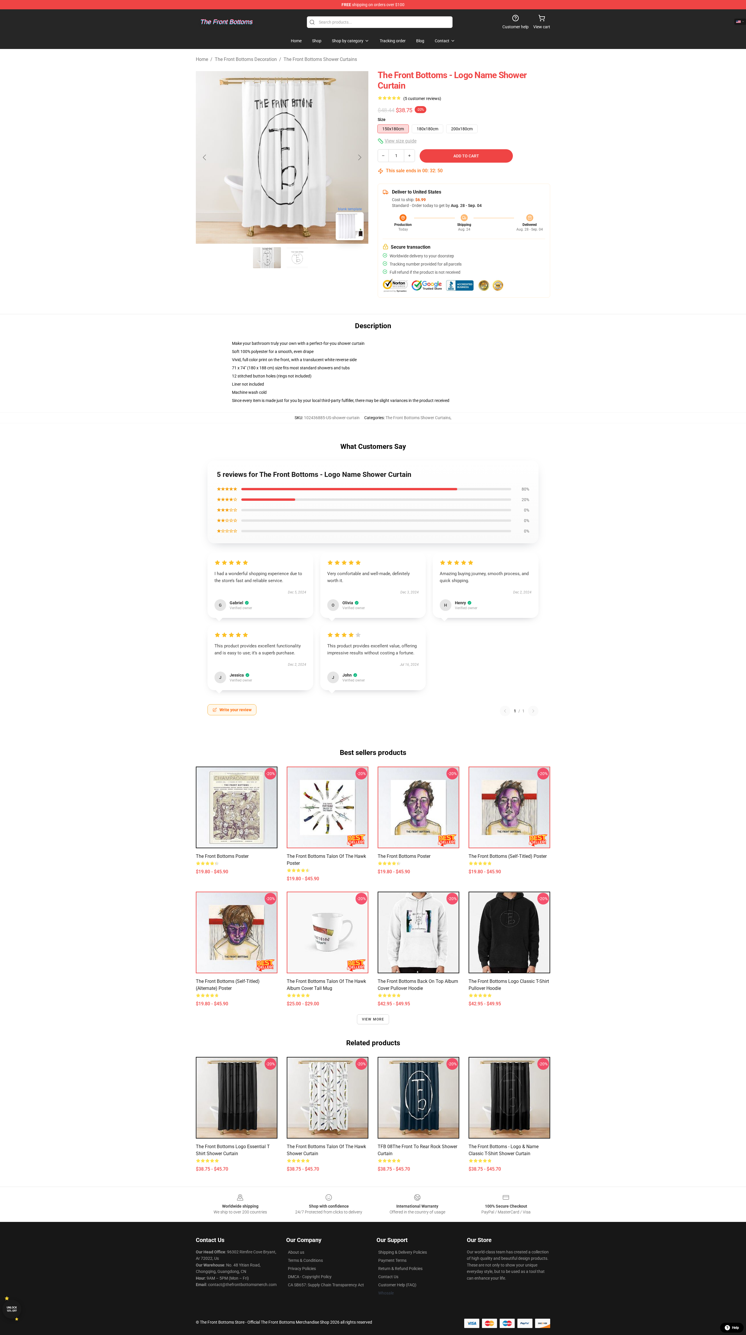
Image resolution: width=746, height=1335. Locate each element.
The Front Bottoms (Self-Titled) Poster (508, 856)
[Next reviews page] (533, 711)
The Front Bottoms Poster (222, 856)
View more (373, 1019)
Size (382, 119)
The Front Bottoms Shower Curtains (320, 59)
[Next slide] (359, 157)
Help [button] (735, 1328)
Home (202, 59)
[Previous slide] (205, 157)
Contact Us (388, 1276)
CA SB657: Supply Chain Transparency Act (326, 1285)
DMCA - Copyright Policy (310, 1276)
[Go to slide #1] (267, 257)
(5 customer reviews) (422, 98)
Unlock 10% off (12, 1309)
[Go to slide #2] (297, 257)
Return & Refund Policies (400, 1268)
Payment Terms (392, 1260)
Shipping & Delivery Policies (402, 1252)
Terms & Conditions (305, 1260)
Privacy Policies (302, 1268)
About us (296, 1252)
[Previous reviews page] (505, 711)
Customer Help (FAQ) (397, 1285)
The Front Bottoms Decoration (246, 59)
